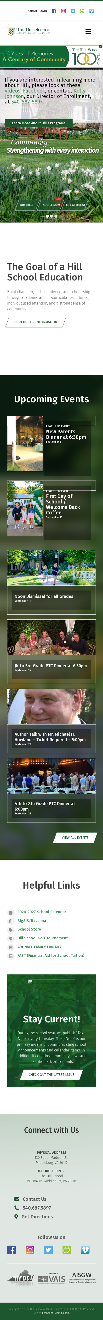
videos (12, 91)
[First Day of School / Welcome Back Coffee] (25, 508)
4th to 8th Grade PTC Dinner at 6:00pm (45, 806)
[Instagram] (64, 11)
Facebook (34, 91)
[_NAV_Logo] (28, 28)
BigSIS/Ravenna (31, 920)
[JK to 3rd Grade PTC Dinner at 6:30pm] (51, 637)
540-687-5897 (27, 101)
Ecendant (47, 1313)
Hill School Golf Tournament (42, 938)
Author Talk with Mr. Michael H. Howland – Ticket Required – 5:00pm (50, 737)
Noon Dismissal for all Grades (44, 596)
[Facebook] (55, 11)
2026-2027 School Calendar (41, 912)
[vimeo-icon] (85, 1247)
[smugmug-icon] (67, 1247)
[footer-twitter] (48, 1247)
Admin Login (62, 1313)
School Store (29, 929)
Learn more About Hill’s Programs (38, 123)
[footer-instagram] (30, 1247)
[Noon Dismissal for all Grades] (51, 567)
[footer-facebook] (11, 1247)
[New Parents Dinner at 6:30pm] (25, 443)
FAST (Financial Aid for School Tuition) (50, 955)
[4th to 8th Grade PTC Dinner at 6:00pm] (51, 776)
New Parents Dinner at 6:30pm (66, 434)
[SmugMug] (83, 11)
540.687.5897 (36, 1208)
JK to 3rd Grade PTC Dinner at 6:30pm (51, 665)
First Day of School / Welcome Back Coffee (63, 505)
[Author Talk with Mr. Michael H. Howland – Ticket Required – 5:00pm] (51, 706)
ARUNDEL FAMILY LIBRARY (39, 947)
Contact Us (34, 1199)
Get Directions (36, 1217)
